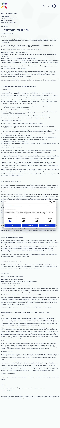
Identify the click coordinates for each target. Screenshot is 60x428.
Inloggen (48, 6)
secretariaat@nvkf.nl (6, 390)
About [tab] (47, 205)
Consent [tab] (12, 205)
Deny (13, 225)
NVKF (2, 13)
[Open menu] (58, 6)
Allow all (47, 225)
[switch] (23, 221)
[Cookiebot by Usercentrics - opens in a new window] (50, 202)
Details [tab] (30, 205)
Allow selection (30, 225)
